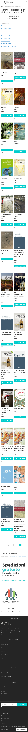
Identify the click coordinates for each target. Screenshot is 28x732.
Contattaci (3, 723)
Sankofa (3, 107)
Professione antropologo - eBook (5, 372)
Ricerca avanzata (5, 718)
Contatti (3, 658)
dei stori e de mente (6, 28)
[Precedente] (8, 545)
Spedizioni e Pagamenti (6, 672)
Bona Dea (16, 107)
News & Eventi (4, 654)
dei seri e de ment (5, 35)
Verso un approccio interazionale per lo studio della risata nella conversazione (19, 254)
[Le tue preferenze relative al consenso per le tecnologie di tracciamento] (21, 729)
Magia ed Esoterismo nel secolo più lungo (19, 294)
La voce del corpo (19, 408)
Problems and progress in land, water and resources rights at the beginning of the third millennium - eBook (19, 525)
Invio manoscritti (5, 661)
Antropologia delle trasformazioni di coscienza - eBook (19, 448)
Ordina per (7, 18)
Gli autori (3, 647)
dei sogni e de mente (6, 25)
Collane (3, 651)
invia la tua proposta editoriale (18, 556)
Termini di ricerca (5, 715)
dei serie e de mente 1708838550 (8, 46)
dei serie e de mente (6, 43)
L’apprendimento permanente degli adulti (6, 334)
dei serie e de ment (5, 41)
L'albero (3, 141)
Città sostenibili (18, 71)
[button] (2, 83)
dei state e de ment (5, 38)
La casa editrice (4, 644)
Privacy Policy (3, 708)
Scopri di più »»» (5, 634)
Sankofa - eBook (18, 178)
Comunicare (4, 250)
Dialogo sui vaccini (19, 485)
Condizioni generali (6, 676)
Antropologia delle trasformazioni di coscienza (7, 448)
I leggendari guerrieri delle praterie (5, 410)
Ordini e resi (4, 721)
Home (2, 6)
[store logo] (8, 2)
